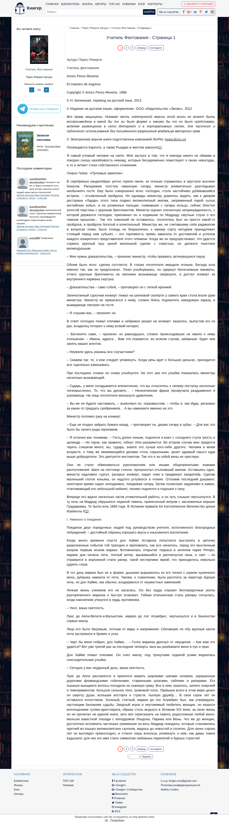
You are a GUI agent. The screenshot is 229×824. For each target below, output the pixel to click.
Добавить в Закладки (200, 4)
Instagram (120, 807)
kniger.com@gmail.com (183, 780)
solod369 (34, 238)
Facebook (119, 780)
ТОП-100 (114, 4)
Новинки (129, 4)
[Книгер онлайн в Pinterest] (200, 11)
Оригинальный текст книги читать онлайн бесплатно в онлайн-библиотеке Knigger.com (134, 742)
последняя (156, 47)
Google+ (120, 785)
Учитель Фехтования (39, 69)
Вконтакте (121, 793)
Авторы (100, 4)
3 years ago (45, 253)
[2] (87, 511)
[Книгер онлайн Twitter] (206, 11)
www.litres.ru (175, 139)
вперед (141, 47)
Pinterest (119, 798)
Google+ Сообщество (129, 789)
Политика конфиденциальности (180, 785)
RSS (117, 811)
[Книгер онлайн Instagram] (212, 11)
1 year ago (42, 198)
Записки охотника (43, 137)
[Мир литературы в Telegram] (39, 108)
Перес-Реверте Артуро (39, 77)
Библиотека (70, 4)
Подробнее (117, 820)
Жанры (87, 4)
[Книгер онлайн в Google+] (189, 11)
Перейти (146, 756)
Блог (141, 4)
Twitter (118, 802)
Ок (106, 820)
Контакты (155, 4)
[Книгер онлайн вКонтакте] (194, 11)
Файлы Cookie (170, 789)
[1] (160, 147)
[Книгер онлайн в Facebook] (183, 11)
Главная (52, 4)
